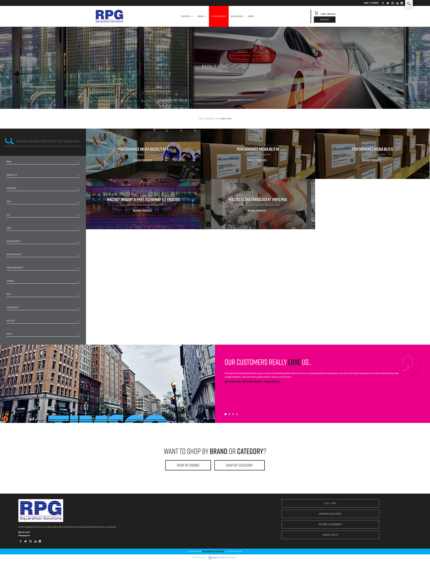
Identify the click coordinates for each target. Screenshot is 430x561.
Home (201, 118)
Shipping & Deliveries (330, 513)
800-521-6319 (24, 532)
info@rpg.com (24, 535)
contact (251, 16)
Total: (329, 14)
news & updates (237, 16)
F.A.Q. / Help (330, 503)
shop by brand (188, 465)
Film (217, 118)
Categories (209, 118)
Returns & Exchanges (330, 524)
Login (366, 2)
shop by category (239, 465)
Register (375, 2)
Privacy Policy (330, 535)
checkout (324, 19)
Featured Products (218, 16)
